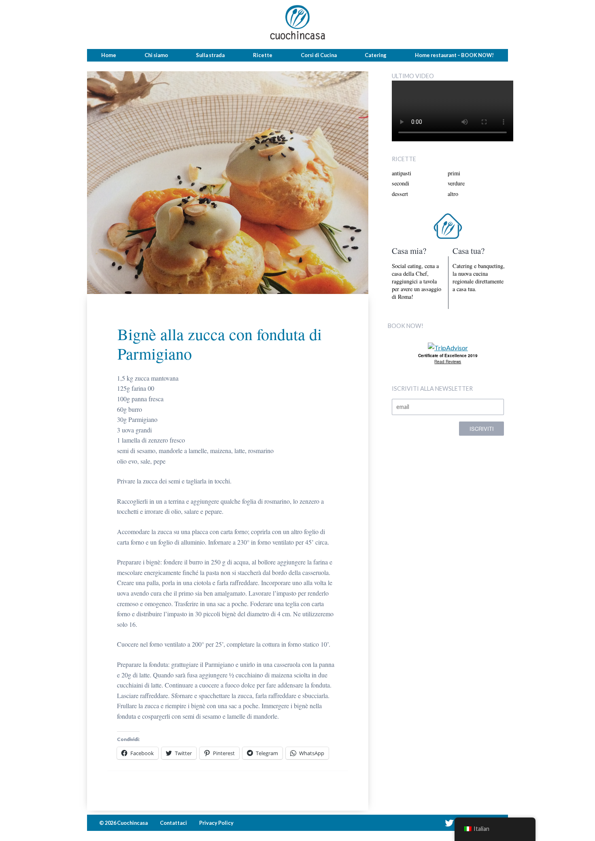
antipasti (401, 173)
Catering (376, 55)
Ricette (262, 55)
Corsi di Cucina (319, 55)
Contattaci (173, 823)
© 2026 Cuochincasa (123, 823)
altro (453, 194)
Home (108, 55)
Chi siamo (156, 55)
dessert (400, 194)
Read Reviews (447, 361)
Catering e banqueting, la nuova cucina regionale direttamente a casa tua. (479, 277)
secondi (400, 183)
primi (454, 173)
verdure (456, 183)
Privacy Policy (216, 823)
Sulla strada (210, 55)
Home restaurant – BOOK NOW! (454, 55)
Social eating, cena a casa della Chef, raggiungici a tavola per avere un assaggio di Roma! (416, 281)
